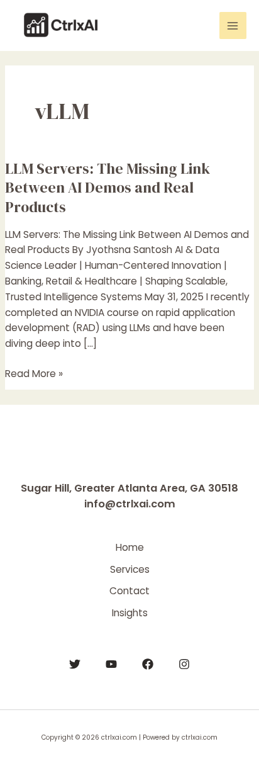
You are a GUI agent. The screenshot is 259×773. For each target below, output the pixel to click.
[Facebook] (147, 664)
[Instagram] (184, 664)
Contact (129, 590)
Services (130, 569)
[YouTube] (111, 664)
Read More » (34, 373)
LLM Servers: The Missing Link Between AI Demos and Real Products (107, 188)
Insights (130, 612)
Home (130, 547)
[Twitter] (74, 664)
